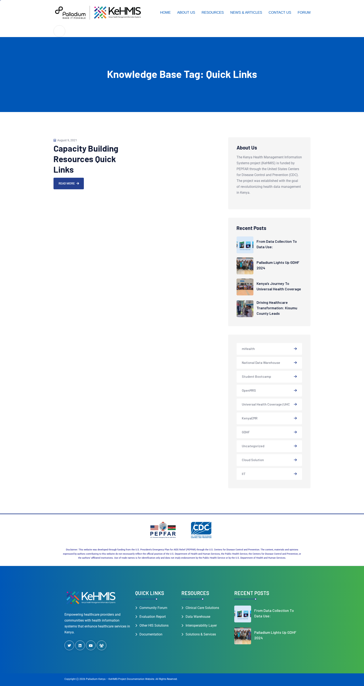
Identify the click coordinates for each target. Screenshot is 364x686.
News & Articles (246, 13)
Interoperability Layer (201, 625)
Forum (304, 13)
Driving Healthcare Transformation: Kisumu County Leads (277, 308)
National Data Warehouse (261, 362)
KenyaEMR (249, 418)
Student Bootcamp (256, 376)
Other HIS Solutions (154, 625)
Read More (67, 183)
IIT (244, 474)
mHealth (248, 349)
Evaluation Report (152, 617)
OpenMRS (249, 390)
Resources (213, 13)
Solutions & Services (201, 634)
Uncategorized (253, 446)
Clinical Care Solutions (202, 608)
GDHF (246, 432)
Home (165, 13)
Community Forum (153, 608)
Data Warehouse (198, 617)
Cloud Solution (253, 460)
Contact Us (280, 13)
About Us (186, 13)
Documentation (150, 634)
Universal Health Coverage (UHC (266, 404)
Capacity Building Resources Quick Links (86, 158)
